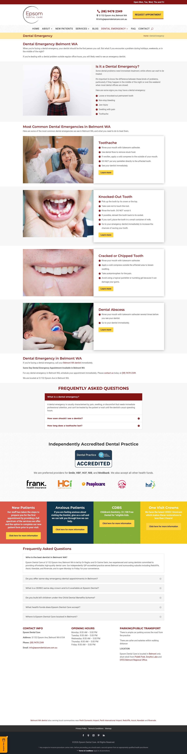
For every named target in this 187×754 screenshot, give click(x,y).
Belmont (152, 654)
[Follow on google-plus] (88, 735)
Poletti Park (140, 657)
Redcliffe (126, 720)
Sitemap (108, 728)
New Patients (64, 29)
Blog (95, 29)
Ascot (133, 720)
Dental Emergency (113, 29)
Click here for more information (23, 535)
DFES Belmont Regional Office (133, 660)
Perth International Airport (111, 720)
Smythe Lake (152, 657)
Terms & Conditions (95, 728)
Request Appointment (148, 14)
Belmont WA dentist (72, 363)
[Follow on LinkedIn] (104, 735)
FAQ (133, 29)
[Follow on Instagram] (93, 735)
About (46, 29)
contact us (108, 373)
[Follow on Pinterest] (99, 735)
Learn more (106, 172)
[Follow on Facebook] (83, 735)
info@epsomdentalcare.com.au (111, 19)
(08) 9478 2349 (111, 11)
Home (35, 29)
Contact (144, 29)
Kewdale (140, 720)
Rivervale (152, 720)
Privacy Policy (81, 728)
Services (81, 29)
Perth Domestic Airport (89, 720)
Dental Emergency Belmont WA (50, 44)
